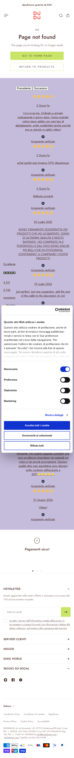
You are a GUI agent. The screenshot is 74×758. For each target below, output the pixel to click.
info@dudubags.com (46, 734)
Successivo (40, 88)
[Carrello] (67, 15)
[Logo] (37, 15)
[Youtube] (20, 680)
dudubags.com (11, 737)
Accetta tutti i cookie (37, 425)
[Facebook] (13, 680)
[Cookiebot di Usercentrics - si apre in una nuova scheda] (55, 310)
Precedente (24, 88)
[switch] (65, 380)
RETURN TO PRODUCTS (37, 66)
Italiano (7, 706)
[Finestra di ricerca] (60, 15)
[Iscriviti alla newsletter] (66, 612)
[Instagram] (5, 680)
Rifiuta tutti (37, 445)
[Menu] (6, 15)
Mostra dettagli (54, 415)
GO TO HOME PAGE (37, 55)
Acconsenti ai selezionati (37, 435)
